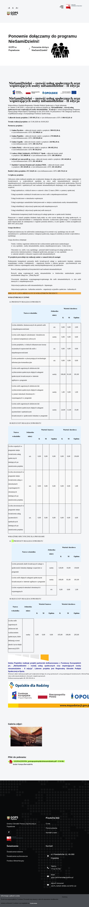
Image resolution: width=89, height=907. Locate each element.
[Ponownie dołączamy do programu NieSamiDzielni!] (27, 736)
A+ (17, 8)
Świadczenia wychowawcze (17, 856)
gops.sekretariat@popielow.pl (62, 877)
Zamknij (64, 897)
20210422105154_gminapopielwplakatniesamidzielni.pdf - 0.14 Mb (39, 761)
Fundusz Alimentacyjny (15, 861)
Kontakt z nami (51, 832)
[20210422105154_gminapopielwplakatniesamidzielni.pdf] (11, 761)
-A (9, 8)
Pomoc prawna (51, 828)
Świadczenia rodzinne (15, 852)
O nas (48, 823)
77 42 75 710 (56, 869)
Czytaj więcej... (34, 903)
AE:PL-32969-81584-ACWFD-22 (63, 886)
